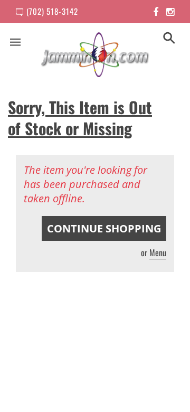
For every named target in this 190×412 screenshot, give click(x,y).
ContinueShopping (104, 228)
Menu (157, 252)
